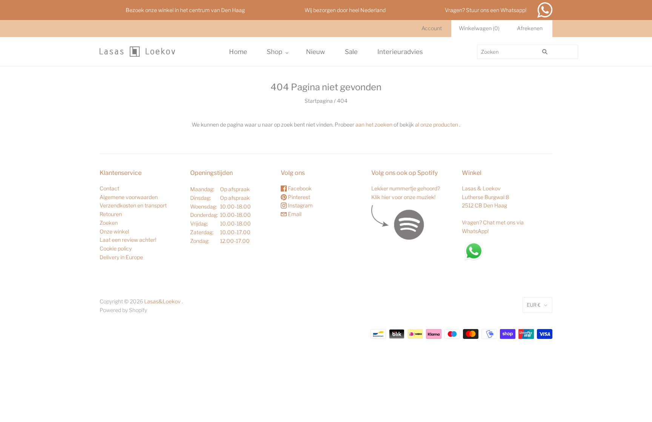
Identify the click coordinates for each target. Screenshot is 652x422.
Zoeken (109, 223)
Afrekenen (530, 28)
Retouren (111, 214)
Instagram (300, 205)
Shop (274, 52)
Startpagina (318, 100)
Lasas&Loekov (162, 301)
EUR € (534, 305)
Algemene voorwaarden (129, 197)
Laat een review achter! (128, 240)
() (479, 28)
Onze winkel (114, 231)
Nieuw (315, 52)
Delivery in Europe (121, 257)
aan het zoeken (373, 124)
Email (294, 214)
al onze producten (436, 124)
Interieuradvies (400, 52)
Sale (351, 52)
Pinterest (298, 197)
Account (431, 28)
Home (238, 52)
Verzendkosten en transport (133, 205)
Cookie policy (116, 248)
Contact (109, 188)
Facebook (299, 188)
